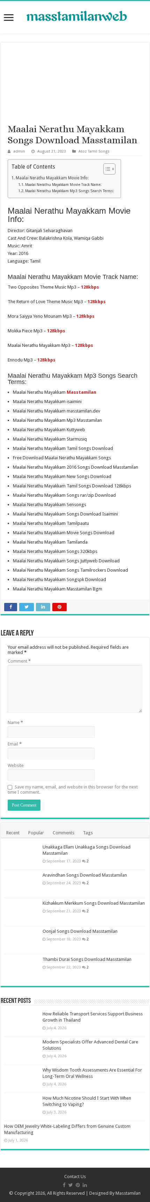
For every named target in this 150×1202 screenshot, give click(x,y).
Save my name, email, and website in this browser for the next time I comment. (73, 789)
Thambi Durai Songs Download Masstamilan (87, 959)
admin (19, 151)
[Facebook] (64, 1185)
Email (15, 744)
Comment (19, 661)
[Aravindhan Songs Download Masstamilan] (21, 884)
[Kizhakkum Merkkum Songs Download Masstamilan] (21, 912)
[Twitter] (71, 1185)
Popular (36, 832)
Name (15, 722)
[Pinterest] (78, 1185)
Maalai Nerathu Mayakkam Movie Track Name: (63, 184)
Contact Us (75, 1176)
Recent (13, 832)
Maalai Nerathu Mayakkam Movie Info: (52, 178)
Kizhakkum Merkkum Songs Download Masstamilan (94, 903)
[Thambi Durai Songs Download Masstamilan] (21, 968)
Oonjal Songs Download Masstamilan (80, 931)
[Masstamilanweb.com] (75, 17)
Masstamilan (128, 1193)
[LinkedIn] (85, 1185)
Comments (63, 832)
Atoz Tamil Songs (94, 151)
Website (16, 765)
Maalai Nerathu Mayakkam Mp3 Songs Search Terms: (69, 191)
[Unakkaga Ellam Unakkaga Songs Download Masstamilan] (21, 856)
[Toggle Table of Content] (106, 169)
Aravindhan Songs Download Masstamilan (85, 875)
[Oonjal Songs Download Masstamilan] (21, 940)
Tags (88, 832)
